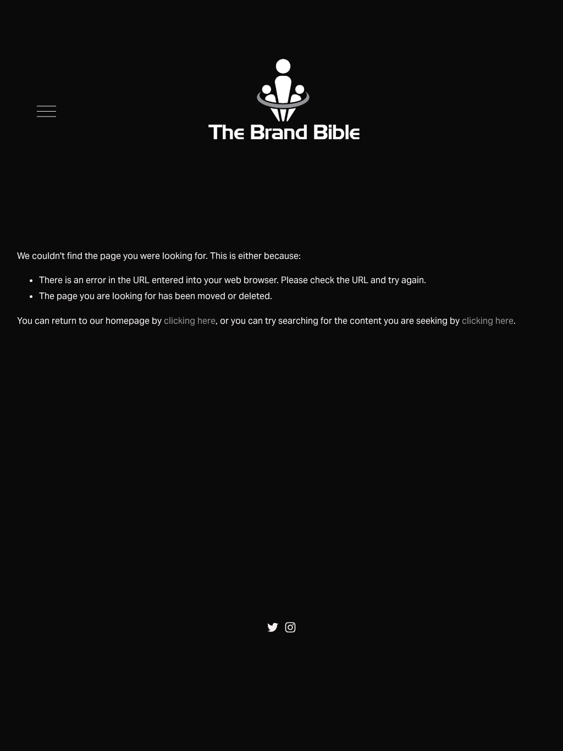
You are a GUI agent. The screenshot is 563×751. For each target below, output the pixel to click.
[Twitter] (272, 627)
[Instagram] (290, 627)
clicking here (190, 321)
